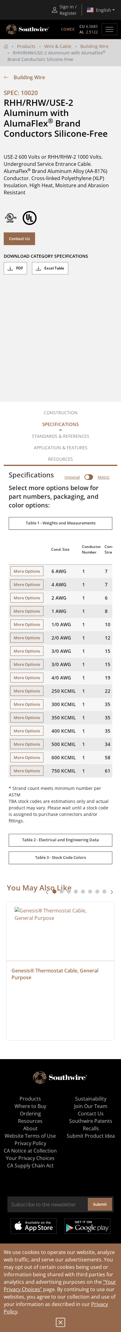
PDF (19, 268)
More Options (27, 571)
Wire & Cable (57, 46)
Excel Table (53, 268)
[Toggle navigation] (109, 29)
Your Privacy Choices (30, 1158)
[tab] (54, 892)
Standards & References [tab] (60, 436)
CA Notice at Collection (30, 1150)
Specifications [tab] (60, 424)
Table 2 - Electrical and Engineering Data (60, 840)
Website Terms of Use (30, 1135)
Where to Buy (30, 1106)
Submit (100, 1204)
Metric (104, 477)
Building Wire (94, 46)
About (30, 1128)
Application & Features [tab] (60, 447)
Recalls (91, 1128)
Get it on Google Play (87, 1226)
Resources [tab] (60, 459)
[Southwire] (28, 29)
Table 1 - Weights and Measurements (61, 523)
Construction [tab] (61, 413)
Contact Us (19, 238)
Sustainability (90, 1098)
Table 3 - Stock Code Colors (60, 857)
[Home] (6, 46)
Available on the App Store (34, 1226)
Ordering (30, 1113)
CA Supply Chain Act (30, 1165)
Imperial (72, 477)
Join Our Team (90, 1106)
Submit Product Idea (91, 1135)
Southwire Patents (90, 1121)
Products (26, 46)
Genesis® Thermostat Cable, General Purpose (55, 974)
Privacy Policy (30, 1143)
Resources (30, 1121)
